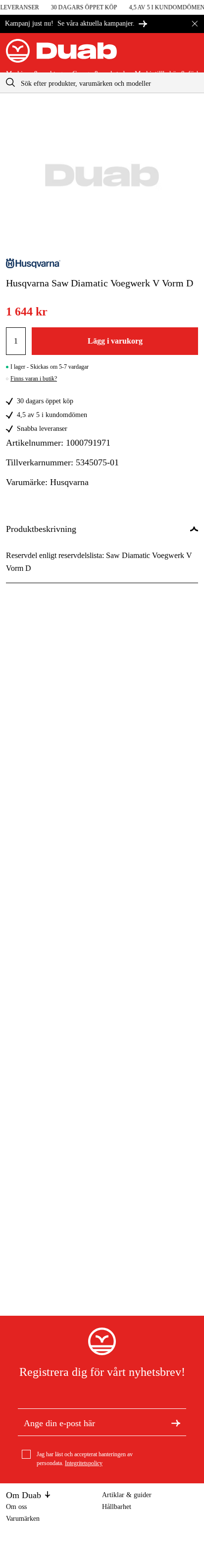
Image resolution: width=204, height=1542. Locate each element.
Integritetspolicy (83, 1463)
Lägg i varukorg (115, 341)
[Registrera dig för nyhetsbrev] (175, 1422)
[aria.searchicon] (10, 82)
